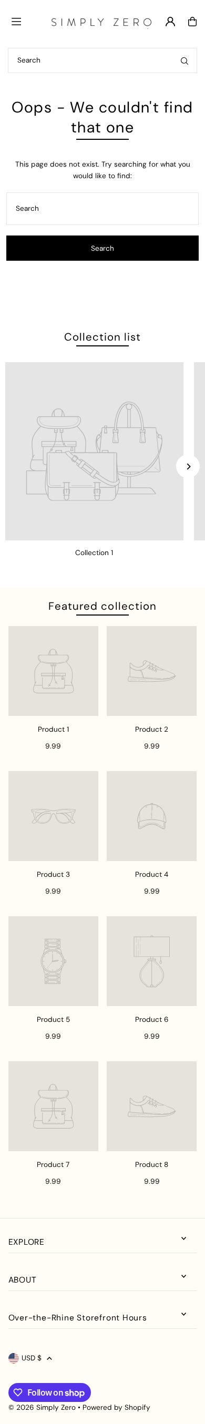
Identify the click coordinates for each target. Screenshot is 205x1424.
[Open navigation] (25, 21)
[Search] (184, 60)
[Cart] (192, 21)
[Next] (188, 466)
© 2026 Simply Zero (42, 1407)
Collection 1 (94, 552)
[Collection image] (94, 451)
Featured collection (102, 606)
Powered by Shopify (116, 1407)
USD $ (32, 1358)
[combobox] (102, 60)
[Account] (170, 21)
